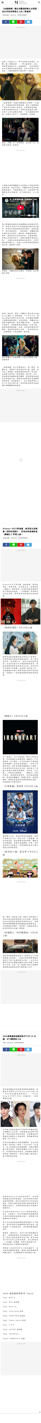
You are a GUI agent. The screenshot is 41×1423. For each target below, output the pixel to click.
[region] (20, 42)
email (28, 22)
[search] (39, 2)
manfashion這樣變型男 (20, 2)
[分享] (5, 22)
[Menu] (2, 2)
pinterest (21, 22)
